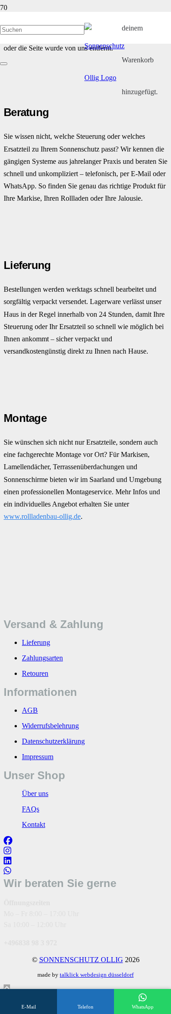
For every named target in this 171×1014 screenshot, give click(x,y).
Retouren (35, 673)
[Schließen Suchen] (3, 63)
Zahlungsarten (42, 658)
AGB (30, 710)
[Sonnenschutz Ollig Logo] (104, 77)
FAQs (30, 809)
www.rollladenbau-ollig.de (42, 516)
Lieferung (36, 642)
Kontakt (33, 824)
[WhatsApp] (7, 871)
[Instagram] (7, 851)
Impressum (37, 756)
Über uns (35, 793)
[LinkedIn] (7, 861)
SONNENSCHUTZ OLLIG (81, 959)
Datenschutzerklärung (53, 741)
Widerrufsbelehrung (50, 726)
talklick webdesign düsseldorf (97, 974)
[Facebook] (8, 841)
